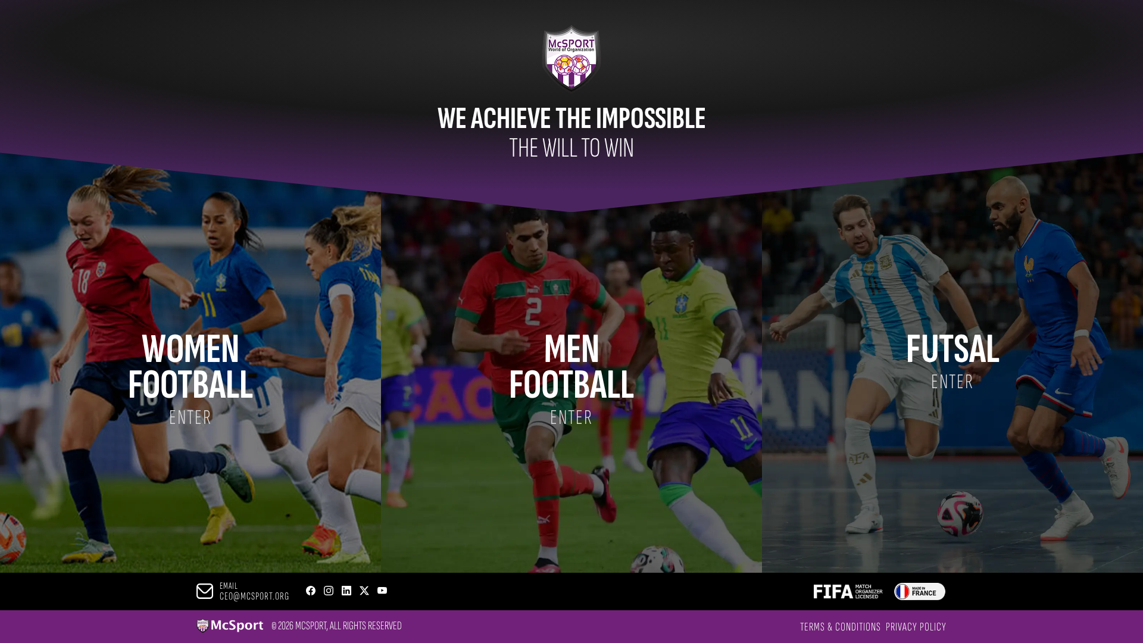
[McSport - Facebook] (311, 592)
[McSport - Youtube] (382, 592)
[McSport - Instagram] (328, 592)
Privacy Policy (916, 627)
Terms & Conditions (840, 627)
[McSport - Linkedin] (346, 592)
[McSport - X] (364, 592)
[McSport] (229, 627)
